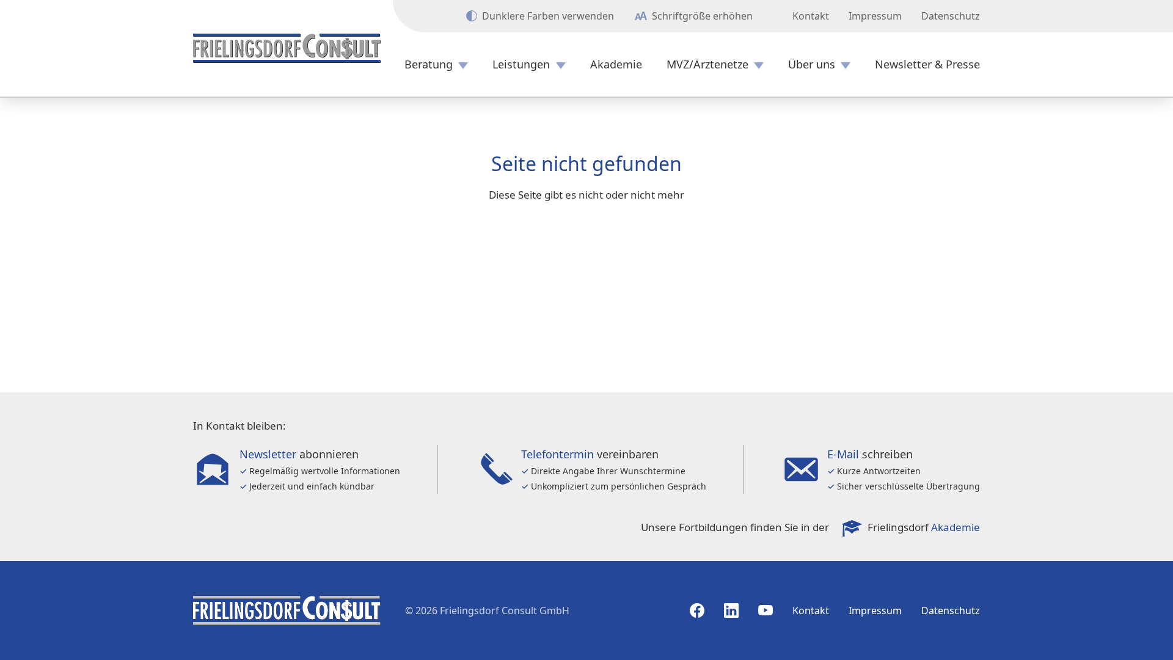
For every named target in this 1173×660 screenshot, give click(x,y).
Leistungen (521, 64)
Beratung (428, 64)
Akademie (616, 64)
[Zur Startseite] (287, 48)
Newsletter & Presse (927, 64)
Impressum (875, 16)
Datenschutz (950, 16)
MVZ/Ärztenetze (707, 64)
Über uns (811, 64)
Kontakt (810, 16)
